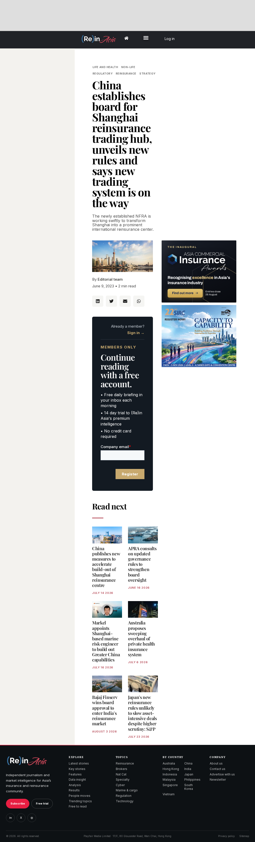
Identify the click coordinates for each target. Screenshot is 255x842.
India (187, 769)
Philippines (192, 779)
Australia (169, 763)
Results (74, 790)
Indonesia (170, 774)
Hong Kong (171, 769)
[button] (146, 38)
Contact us (217, 769)
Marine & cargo (127, 790)
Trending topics (80, 801)
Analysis (75, 785)
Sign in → (135, 332)
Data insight (77, 779)
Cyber (120, 785)
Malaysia (169, 779)
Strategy (147, 73)
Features (75, 774)
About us (216, 763)
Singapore (170, 785)
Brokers (121, 769)
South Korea (188, 787)
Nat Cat (121, 774)
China (188, 763)
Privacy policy (226, 836)
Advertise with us (222, 774)
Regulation (123, 796)
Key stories (77, 769)
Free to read (78, 806)
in (10, 817)
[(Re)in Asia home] (27, 760)
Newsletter (218, 779)
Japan (188, 774)
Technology (124, 801)
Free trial (42, 803)
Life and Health (105, 67)
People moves (79, 796)
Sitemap (244, 836)
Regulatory (103, 73)
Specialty (122, 779)
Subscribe (17, 803)
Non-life (128, 67)
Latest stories (79, 763)
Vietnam (169, 794)
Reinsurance (126, 73)
